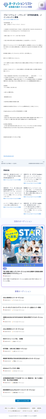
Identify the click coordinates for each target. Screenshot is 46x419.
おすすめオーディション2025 (27, 410)
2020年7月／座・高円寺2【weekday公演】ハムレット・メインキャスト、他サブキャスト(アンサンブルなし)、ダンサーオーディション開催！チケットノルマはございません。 (33, 178)
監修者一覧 (36, 410)
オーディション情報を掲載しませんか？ (14, 410)
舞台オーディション (7, 179)
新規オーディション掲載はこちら (10, 408)
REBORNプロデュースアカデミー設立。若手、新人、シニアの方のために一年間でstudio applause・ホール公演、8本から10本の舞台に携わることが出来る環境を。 (33, 191)
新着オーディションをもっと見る (23, 400)
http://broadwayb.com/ (9, 156)
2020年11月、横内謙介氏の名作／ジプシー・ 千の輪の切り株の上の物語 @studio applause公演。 (13, 176)
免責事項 (33, 408)
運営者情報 (39, 408)
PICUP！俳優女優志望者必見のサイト (24, 408)
